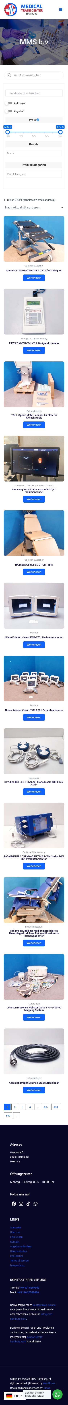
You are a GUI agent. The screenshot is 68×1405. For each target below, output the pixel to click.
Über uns (15, 1232)
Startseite (15, 1227)
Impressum (16, 1255)
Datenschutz (17, 1265)
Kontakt (14, 1241)
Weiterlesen (34, 277)
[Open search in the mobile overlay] (34, 75)
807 (46, 1107)
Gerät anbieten (18, 1251)
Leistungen (16, 1236)
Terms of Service (19, 1260)
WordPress (49, 1383)
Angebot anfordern (21, 1246)
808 (55, 1107)
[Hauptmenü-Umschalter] (60, 9)
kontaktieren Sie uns (44, 1304)
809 (8, 1115)
